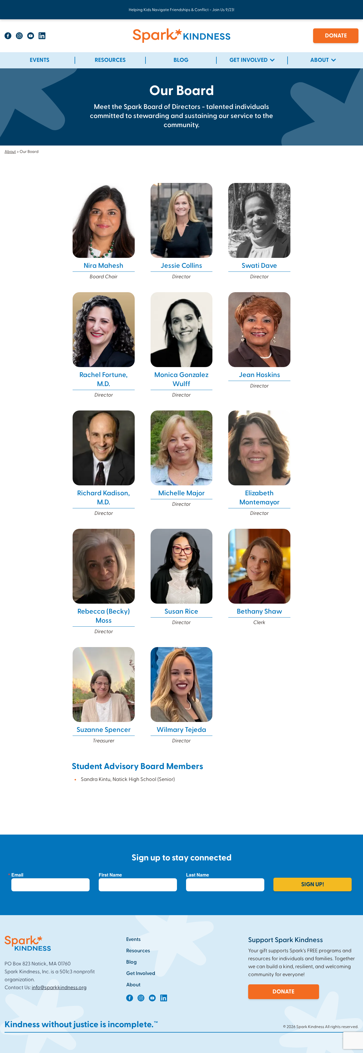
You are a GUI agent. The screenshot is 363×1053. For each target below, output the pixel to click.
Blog (131, 962)
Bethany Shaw (259, 611)
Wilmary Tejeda (181, 729)
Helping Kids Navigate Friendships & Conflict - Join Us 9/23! (181, 10)
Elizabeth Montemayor (259, 498)
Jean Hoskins (259, 375)
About (10, 152)
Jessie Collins (181, 265)
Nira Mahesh (103, 265)
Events (133, 939)
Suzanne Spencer (104, 729)
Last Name (197, 875)
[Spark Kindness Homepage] (181, 35)
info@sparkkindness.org (59, 987)
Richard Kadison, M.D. (103, 498)
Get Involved (140, 973)
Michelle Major (181, 493)
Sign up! (312, 884)
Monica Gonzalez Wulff (181, 379)
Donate (336, 36)
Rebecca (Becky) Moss (103, 616)
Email (17, 875)
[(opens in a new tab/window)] (8, 35)
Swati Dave (259, 265)
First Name (110, 875)
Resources (138, 950)
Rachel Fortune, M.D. (103, 379)
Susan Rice (181, 611)
